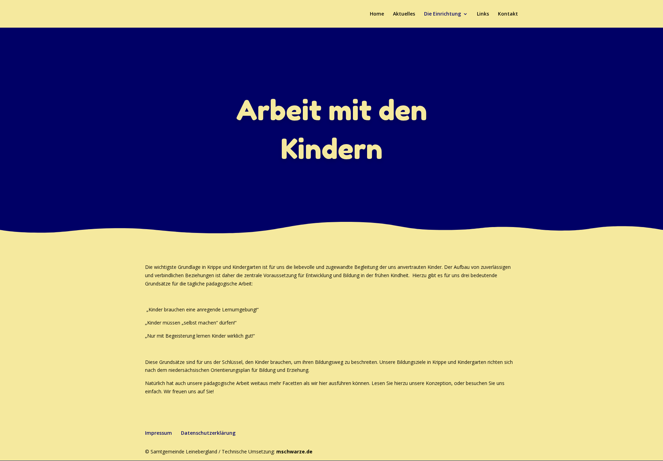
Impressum (158, 433)
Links (483, 14)
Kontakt (508, 14)
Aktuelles (404, 14)
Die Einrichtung (442, 14)
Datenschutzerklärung (208, 433)
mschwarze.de (294, 451)
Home (377, 14)
